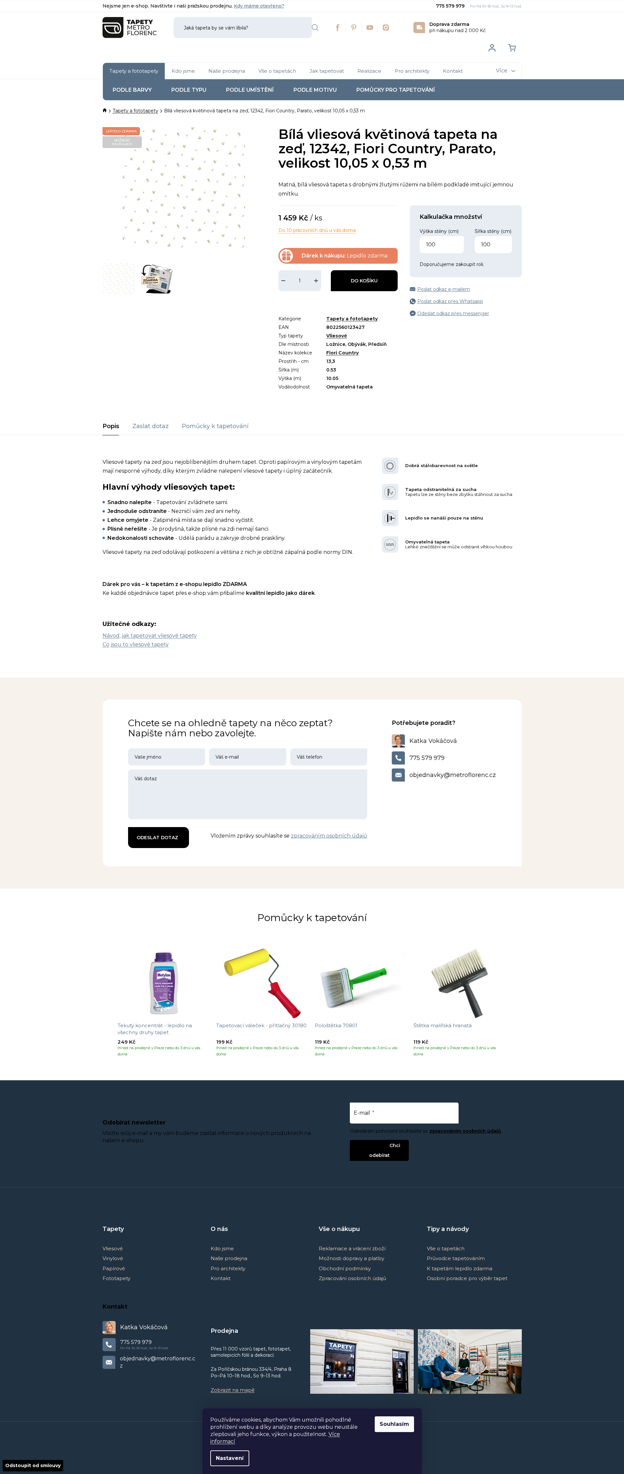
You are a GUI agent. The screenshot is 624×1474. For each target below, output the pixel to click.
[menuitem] (134, 71)
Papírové (114, 1268)
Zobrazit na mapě (233, 1390)
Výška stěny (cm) (439, 231)
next (516, 1005)
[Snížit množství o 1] (283, 280)
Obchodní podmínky (345, 1268)
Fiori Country (342, 353)
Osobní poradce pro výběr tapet (467, 1278)
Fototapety (116, 1278)
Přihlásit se (373, 1145)
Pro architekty (228, 1268)
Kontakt (221, 1278)
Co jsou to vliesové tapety (136, 644)
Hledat (315, 27)
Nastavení (230, 1458)
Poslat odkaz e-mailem (443, 289)
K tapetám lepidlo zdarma (459, 1268)
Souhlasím (394, 1424)
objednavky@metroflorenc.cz (452, 775)
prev (108, 1005)
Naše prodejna (229, 1258)
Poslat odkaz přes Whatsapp (450, 301)
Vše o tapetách (445, 1248)
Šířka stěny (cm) (493, 231)
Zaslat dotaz (150, 426)
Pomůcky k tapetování (215, 426)
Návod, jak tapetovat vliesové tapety (150, 636)
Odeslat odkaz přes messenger (453, 313)
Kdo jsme (222, 1248)
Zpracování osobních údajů (352, 1278)
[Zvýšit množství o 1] (316, 280)
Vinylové (113, 1258)
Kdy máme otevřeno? (259, 6)
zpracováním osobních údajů (329, 836)
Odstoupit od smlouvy (33, 1465)
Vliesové (336, 336)
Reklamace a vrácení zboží (352, 1248)
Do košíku (364, 281)
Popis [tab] (111, 426)
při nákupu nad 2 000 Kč (457, 27)
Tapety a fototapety (352, 319)
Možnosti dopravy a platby (351, 1258)
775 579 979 (451, 6)
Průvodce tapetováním (456, 1258)
